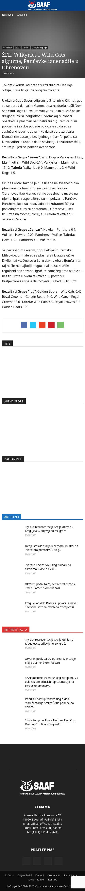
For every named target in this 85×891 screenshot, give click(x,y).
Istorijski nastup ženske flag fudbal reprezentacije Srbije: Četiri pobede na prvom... (49, 703)
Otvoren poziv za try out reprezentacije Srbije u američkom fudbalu (50, 586)
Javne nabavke (36, 879)
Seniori (26, 47)
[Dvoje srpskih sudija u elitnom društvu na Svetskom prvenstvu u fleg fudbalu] (12, 551)
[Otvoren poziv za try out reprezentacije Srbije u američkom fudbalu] (12, 589)
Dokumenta (53, 875)
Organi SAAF (24, 875)
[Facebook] (26, 861)
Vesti (17, 47)
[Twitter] (48, 861)
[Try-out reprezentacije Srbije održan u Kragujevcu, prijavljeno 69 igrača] (12, 532)
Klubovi (39, 875)
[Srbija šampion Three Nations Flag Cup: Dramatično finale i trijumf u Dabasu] (12, 726)
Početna (9, 875)
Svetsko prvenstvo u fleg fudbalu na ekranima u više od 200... (48, 567)
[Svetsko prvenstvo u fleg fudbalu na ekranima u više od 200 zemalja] (12, 570)
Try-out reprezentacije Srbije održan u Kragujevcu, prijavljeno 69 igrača (49, 529)
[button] (79, 5)
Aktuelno (7, 47)
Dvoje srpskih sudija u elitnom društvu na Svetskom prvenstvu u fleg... (51, 548)
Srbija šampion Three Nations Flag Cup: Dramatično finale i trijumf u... (50, 722)
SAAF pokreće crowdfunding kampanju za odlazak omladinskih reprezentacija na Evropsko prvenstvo (51, 682)
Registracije (70, 875)
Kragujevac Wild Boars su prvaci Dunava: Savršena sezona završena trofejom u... (51, 605)
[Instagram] (37, 861)
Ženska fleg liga (39, 47)
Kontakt (52, 879)
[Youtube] (58, 861)
